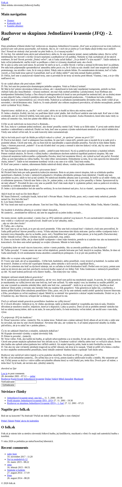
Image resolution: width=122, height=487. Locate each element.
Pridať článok (7, 421)
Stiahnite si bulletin (16, 470)
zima (9, 464)
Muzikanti (78, 379)
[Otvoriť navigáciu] (2, 8)
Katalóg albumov (15, 26)
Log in (4, 373)
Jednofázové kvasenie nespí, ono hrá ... (25, 398)
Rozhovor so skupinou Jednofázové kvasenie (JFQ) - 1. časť (35, 403)
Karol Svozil (17, 379)
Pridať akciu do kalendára (27, 421)
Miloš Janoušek (66, 379)
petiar (32, 376)
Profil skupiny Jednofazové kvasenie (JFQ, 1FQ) (30, 400)
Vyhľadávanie (7, 381)
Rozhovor (6, 379)
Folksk (4, 2)
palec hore (12, 454)
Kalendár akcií (14, 23)
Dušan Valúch (51, 379)
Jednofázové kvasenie (34, 379)
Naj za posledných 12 (17, 459)
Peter (9, 475)
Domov (10, 20)
